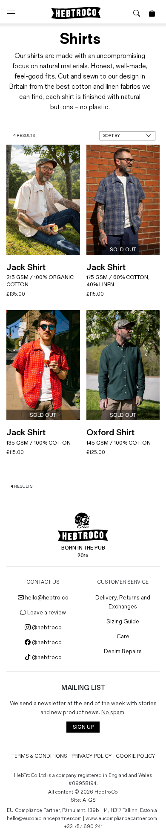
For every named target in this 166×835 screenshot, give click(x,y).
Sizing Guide (122, 621)
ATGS (89, 800)
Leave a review (46, 612)
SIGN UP (83, 727)
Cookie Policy (135, 756)
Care (123, 636)
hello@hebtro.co (46, 597)
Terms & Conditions (39, 756)
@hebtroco (46, 627)
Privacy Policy (92, 756)
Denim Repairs (123, 651)
